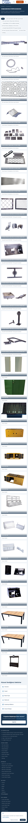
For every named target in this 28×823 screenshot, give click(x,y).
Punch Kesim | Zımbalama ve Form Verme (10, 25)
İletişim (3, 809)
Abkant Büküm (5, 748)
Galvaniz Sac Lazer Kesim (7, 765)
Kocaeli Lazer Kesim (6, 801)
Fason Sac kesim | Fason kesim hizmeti (10, 30)
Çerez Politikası (5, 817)
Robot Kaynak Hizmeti (6, 771)
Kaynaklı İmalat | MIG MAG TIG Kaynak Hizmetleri (12, 28)
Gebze (3, 782)
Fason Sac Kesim (5, 754)
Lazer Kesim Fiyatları (6, 777)
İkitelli (3, 786)
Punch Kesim (4, 750)
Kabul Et (23, 819)
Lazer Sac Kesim (5, 799)
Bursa (3, 790)
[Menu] (25, 2)
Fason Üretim (23, 30)
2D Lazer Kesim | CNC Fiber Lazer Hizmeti (15, 18)
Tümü (3, 18)
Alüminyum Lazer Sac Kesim (8, 773)
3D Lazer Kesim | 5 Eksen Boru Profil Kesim (11, 21)
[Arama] (14, 2)
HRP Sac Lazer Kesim (6, 769)
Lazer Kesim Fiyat (5, 805)
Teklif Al (20, 1)
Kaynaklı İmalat (5, 752)
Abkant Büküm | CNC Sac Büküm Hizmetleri (11, 23)
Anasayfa (2, 6)
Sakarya (3, 792)
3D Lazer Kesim (5, 746)
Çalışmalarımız (5, 810)
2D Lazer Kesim (5, 744)
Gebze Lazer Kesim (6, 803)
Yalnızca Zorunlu (14, 819)
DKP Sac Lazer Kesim (6, 767)
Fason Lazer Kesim (6, 775)
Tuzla (3, 784)
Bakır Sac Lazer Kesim (6, 763)
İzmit (3, 788)
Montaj (4, 32)
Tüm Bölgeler (5, 794)
